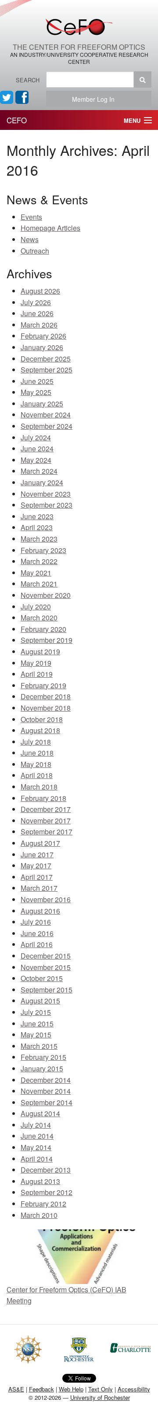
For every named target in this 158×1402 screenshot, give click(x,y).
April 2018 (37, 775)
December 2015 (46, 956)
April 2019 (37, 674)
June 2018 (37, 753)
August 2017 (40, 843)
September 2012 (46, 1192)
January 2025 (42, 403)
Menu (132, 120)
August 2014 (40, 1113)
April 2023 (37, 527)
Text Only (100, 1389)
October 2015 (42, 978)
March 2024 (39, 471)
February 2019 (43, 685)
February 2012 (43, 1204)
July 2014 (36, 1125)
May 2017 (36, 865)
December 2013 (46, 1170)
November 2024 (46, 415)
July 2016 (36, 922)
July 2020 (36, 606)
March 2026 (39, 325)
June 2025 (37, 381)
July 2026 (36, 302)
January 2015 (42, 1068)
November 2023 (46, 494)
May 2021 (36, 573)
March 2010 (39, 1215)
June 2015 (37, 1023)
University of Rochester (100, 1397)
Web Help (71, 1389)
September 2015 (46, 990)
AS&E (16, 1389)
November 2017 (46, 820)
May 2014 (36, 1147)
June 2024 (37, 448)
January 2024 (42, 482)
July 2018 (36, 742)
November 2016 (46, 899)
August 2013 (40, 1181)
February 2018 (43, 798)
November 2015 (46, 967)
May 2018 (36, 764)
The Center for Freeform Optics (79, 47)
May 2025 (36, 392)
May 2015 (36, 1034)
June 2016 (37, 933)
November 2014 (46, 1091)
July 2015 (36, 1012)
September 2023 (46, 505)
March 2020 (39, 617)
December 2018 (46, 696)
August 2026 (40, 291)
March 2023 (39, 539)
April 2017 (37, 877)
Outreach (35, 251)
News (30, 239)
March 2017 (39, 888)
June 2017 (37, 854)
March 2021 (39, 584)
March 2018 (39, 787)
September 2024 (46, 426)
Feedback (41, 1389)
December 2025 (46, 359)
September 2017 (46, 831)
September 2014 (46, 1102)
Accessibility (134, 1389)
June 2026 (37, 313)
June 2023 (37, 516)
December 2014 (46, 1080)
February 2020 (43, 629)
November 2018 (46, 708)
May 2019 (36, 663)
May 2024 (36, 460)
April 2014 (37, 1159)
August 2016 (40, 911)
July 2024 (36, 437)
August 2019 (40, 651)
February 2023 (43, 550)
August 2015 (40, 1001)
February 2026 (43, 336)
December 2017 (46, 809)
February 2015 (43, 1057)
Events (31, 217)
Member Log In (96, 99)
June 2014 (37, 1136)
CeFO (17, 119)
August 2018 (40, 730)
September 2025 (46, 370)
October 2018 (42, 719)
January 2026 (42, 347)
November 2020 (46, 595)
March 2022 (39, 561)
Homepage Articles (50, 228)
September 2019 (46, 640)
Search (28, 80)
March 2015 (39, 1046)
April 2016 (37, 944)
